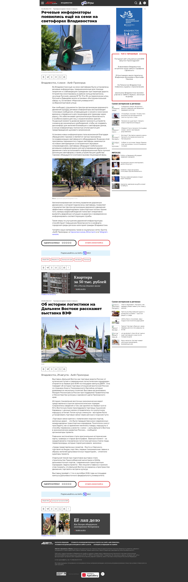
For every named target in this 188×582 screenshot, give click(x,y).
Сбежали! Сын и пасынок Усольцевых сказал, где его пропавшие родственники (134, 129)
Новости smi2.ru (48, 294)
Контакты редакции (62, 542)
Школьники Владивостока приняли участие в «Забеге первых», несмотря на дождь (129, 94)
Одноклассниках (77, 232)
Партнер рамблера (73, 574)
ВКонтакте (91, 232)
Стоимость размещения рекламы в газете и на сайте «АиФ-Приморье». (95, 542)
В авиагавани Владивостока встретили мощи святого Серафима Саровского (129, 68)
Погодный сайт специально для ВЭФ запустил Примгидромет (129, 60)
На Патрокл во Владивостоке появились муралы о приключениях (129, 86)
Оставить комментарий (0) (94, 243)
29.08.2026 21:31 (46, 301)
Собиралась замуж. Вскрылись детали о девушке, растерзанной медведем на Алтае (132, 108)
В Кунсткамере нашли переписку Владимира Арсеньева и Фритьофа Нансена (129, 77)
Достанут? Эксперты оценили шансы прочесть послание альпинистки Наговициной (133, 137)
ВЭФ (42, 364)
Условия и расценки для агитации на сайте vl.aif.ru (73, 544)
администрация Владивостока (51, 72)
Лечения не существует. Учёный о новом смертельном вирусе (132, 121)
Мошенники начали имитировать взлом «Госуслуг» (132, 163)
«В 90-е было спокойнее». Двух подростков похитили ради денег (132, 320)
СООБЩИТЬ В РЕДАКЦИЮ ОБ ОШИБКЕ (105, 544)
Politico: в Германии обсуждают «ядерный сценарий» (131, 156)
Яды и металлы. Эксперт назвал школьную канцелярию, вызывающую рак (132, 342)
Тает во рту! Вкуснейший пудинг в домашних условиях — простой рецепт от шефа (132, 313)
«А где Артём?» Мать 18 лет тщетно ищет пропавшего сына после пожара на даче (133, 335)
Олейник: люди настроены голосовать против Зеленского (131, 170)
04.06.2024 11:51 (46, 9)
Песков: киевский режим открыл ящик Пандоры (132, 177)
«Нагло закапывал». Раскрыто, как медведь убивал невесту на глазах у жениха (133, 306)
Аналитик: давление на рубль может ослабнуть (133, 184)
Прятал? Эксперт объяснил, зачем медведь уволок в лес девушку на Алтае (132, 327)
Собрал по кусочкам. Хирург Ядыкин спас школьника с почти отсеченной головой (133, 144)
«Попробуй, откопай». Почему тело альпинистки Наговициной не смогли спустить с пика (133, 115)
